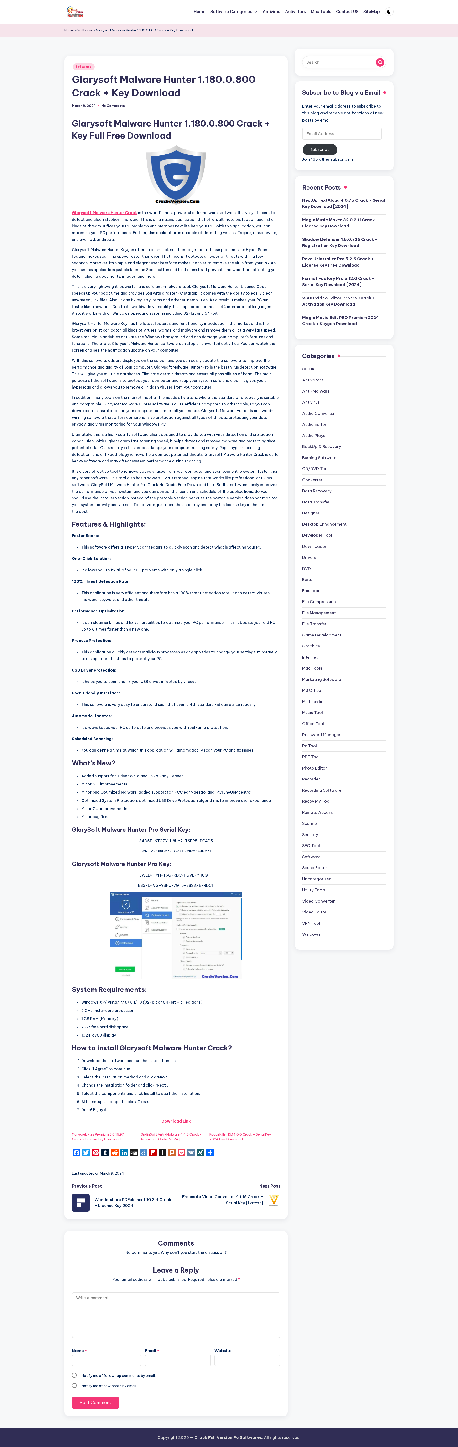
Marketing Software (321, 679)
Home (69, 30)
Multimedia (312, 701)
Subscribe (320, 149)
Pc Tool (309, 746)
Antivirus (311, 402)
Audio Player (314, 435)
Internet (310, 657)
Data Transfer (316, 502)
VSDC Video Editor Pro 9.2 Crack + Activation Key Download (338, 301)
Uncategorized (317, 879)
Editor (308, 579)
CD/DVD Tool (315, 469)
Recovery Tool (316, 801)
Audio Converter (318, 413)
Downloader (314, 546)
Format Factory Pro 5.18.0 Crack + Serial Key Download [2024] (338, 281)
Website (223, 1350)
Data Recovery (317, 491)
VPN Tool (311, 923)
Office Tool (313, 723)
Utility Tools (313, 890)
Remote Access (317, 812)
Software (84, 30)
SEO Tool (311, 845)
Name (79, 1350)
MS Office (311, 690)
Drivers (309, 557)
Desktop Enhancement (324, 524)
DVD (306, 568)
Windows (311, 934)
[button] (380, 62)
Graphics (311, 646)
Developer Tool (317, 535)
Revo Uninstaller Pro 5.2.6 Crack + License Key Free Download (338, 262)
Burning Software (319, 457)
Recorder (311, 779)
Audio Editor (314, 424)
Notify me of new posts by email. (109, 1386)
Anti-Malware (316, 391)
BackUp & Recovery (321, 446)
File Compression (319, 602)
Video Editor (314, 912)
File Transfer (314, 624)
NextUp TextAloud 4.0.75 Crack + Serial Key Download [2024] (343, 203)
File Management (319, 613)
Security (310, 834)
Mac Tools (312, 668)
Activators (312, 380)
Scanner (310, 823)
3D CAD (309, 369)
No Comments (113, 106)
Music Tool (312, 712)
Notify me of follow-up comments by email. (118, 1375)
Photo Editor (314, 768)
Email (152, 1350)
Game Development (321, 635)
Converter (312, 479)
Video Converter (318, 901)
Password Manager (321, 735)
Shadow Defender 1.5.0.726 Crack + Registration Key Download (340, 242)
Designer (311, 513)
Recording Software (321, 790)
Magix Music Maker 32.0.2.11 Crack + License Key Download (340, 223)
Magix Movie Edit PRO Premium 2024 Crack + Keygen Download (340, 320)
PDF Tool (311, 757)
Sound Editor (314, 868)
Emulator (311, 590)
